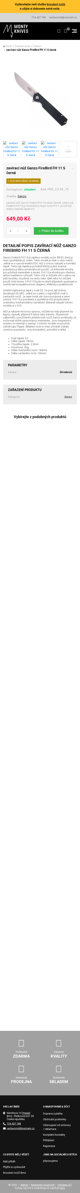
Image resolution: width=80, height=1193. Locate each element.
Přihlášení (48, 1140)
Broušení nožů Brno (14, 1172)
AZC (62, 1188)
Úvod (8, 46)
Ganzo (37, 46)
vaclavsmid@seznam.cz (63, 17)
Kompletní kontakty (54, 1134)
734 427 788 (39, 17)
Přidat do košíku (53, 231)
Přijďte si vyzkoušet (14, 1167)
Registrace (49, 1146)
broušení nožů (56, 4)
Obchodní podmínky (54, 1119)
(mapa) (26, 1113)
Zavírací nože (22, 46)
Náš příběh (9, 1161)
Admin (24, 1184)
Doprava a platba (53, 1113)
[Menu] (74, 31)
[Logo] (15, 31)
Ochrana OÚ (64, 1184)
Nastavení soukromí (43, 1184)
